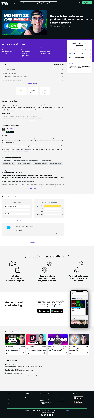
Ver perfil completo (23, 151)
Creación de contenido (46, 160)
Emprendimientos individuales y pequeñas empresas (26, 160)
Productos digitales (61, 399)
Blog (8, 403)
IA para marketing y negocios (40, 163)
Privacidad (44, 410)
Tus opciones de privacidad (60, 410)
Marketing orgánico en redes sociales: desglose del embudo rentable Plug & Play (13, 350)
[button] (87, 2)
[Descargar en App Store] (80, 398)
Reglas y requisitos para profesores (45, 403)
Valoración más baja (18, 220)
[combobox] (38, 2)
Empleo (8, 399)
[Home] (5, 3)
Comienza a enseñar (45, 397)
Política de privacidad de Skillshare (76, 67)
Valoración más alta (7, 220)
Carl (9, 230)
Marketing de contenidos (55, 163)
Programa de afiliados (29, 397)
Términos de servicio (85, 66)
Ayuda (38, 410)
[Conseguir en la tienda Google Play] (57, 311)
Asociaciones (26, 399)
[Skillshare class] (15, 339)
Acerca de (9, 397)
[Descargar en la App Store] (43, 311)
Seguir (11, 128)
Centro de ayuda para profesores (45, 400)
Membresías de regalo (62, 397)
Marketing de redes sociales (24, 163)
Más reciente (28, 220)
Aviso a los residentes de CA (48, 412)
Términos (50, 410)
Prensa (8, 401)
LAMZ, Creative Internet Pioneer (61, 26)
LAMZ (9, 128)
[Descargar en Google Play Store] (80, 402)
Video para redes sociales (8, 163)
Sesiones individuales (61, 401)
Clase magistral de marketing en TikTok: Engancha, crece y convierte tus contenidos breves (36, 350)
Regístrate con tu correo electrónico (79, 64)
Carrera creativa (7, 160)
